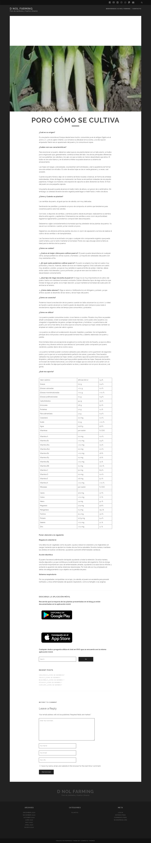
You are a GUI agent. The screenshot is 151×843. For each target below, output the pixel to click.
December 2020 (29, 812)
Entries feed (120, 815)
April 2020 (29, 825)
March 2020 (29, 827)
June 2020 (29, 820)
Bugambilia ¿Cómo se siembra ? (51, 680)
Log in (120, 812)
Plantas (74, 812)
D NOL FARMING (21, 8)
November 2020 (29, 815)
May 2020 (29, 822)
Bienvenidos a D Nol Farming (118, 8)
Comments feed (120, 817)
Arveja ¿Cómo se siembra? (49, 677)
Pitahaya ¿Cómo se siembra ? (50, 682)
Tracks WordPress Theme (67, 840)
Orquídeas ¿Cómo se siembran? (51, 675)
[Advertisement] (75, 30)
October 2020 (29, 817)
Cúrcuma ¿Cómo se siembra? (50, 685)
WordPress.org (120, 820)
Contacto (136, 8)
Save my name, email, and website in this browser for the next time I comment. (71, 766)
